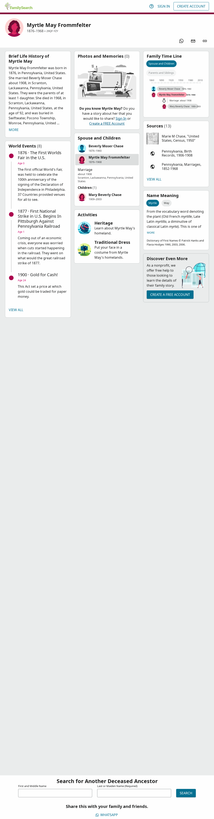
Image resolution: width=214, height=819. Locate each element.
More (14, 129)
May (166, 203)
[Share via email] (193, 41)
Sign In (164, 6)
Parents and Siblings (161, 73)
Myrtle (153, 203)
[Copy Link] (205, 41)
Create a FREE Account (107, 123)
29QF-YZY (52, 31)
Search (186, 793)
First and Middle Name (32, 786)
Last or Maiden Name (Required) (117, 786)
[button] (107, 148)
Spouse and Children (161, 63)
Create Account (191, 6)
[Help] (151, 6)
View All (16, 310)
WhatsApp (109, 815)
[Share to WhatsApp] (181, 41)
